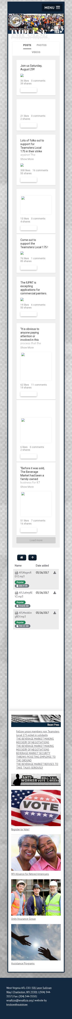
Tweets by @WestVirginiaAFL (28, 705)
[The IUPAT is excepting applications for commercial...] (36, 299)
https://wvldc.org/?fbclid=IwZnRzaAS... (32, 409)
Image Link (36, 808)
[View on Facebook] (49, 66)
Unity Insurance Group (23, 919)
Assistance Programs (23, 963)
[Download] (54, 572)
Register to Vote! (20, 829)
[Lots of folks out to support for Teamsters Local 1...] (36, 165)
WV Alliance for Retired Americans (30, 874)
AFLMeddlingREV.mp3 (23, 614)
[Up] (32, 557)
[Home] (21, 557)
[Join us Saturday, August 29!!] (36, 75)
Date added (42, 565)
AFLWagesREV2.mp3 (23, 574)
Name (18, 565)
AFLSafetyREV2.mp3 (24, 594)
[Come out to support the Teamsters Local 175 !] (36, 253)
